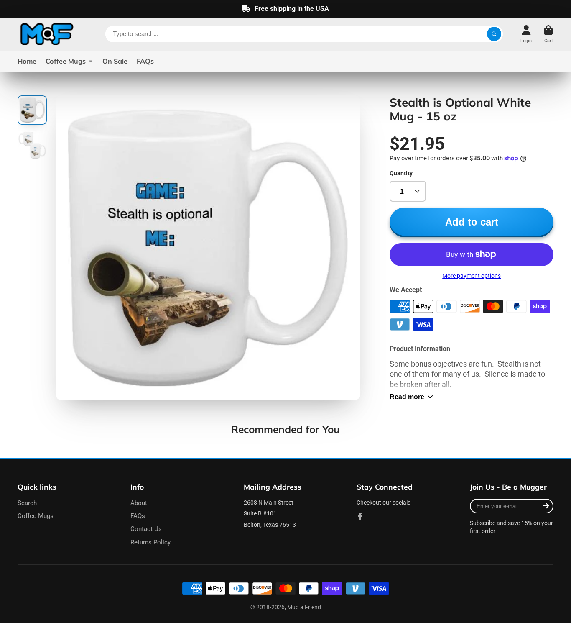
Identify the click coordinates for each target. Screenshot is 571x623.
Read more (407, 396)
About (138, 503)
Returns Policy (150, 542)
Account (526, 34)
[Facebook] (360, 516)
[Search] (494, 34)
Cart (548, 34)
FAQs (145, 61)
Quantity (401, 173)
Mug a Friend (304, 607)
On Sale (114, 61)
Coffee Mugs (66, 61)
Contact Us (146, 529)
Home (27, 61)
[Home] (47, 34)
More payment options (471, 275)
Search (27, 503)
